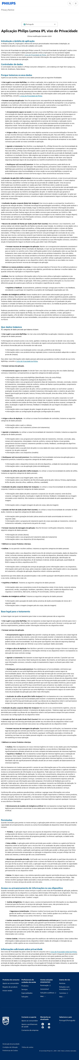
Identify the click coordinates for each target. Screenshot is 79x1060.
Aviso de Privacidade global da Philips (63, 951)
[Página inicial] (9, 3)
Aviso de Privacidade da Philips (35, 55)
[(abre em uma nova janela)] (42, 1024)
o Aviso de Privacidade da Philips (30, 96)
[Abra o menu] (75, 3)
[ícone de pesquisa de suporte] (69, 3)
